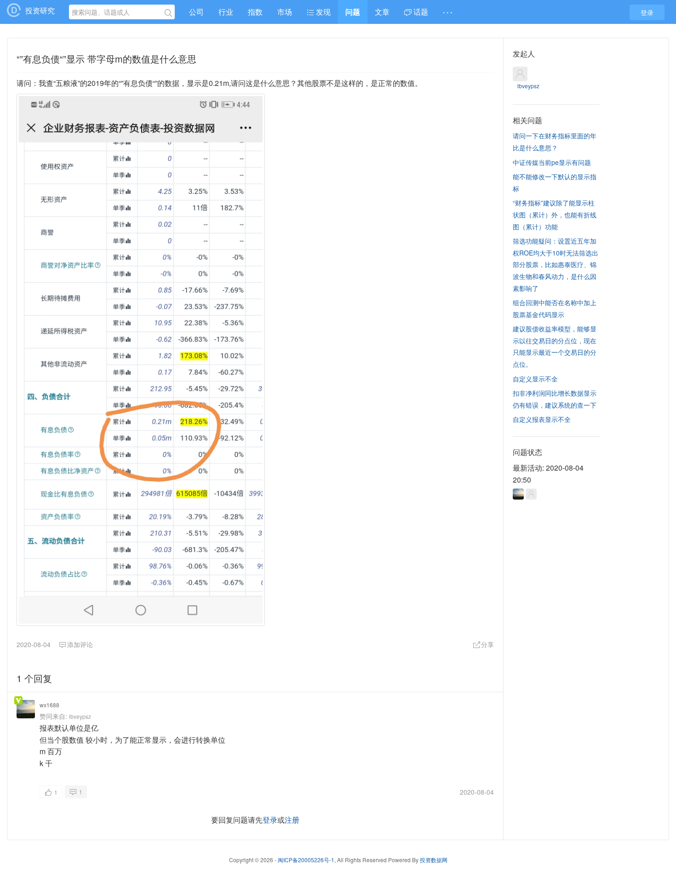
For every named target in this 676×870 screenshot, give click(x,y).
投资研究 (40, 10)
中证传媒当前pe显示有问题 (552, 162)
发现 (322, 11)
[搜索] (168, 13)
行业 (225, 11)
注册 (292, 819)
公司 (196, 11)
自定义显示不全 (535, 378)
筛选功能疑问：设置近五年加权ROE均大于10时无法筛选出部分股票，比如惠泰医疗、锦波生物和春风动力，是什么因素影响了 (555, 264)
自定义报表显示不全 (542, 419)
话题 (420, 11)
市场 (284, 11)
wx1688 (49, 705)
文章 (382, 11)
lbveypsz (80, 716)
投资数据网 (433, 860)
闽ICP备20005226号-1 (306, 860)
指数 (255, 11)
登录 (647, 12)
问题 (352, 11)
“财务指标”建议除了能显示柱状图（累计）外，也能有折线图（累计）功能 (554, 214)
